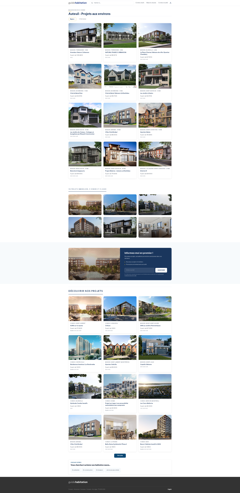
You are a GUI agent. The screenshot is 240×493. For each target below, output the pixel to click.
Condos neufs (140, 3)
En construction (88, 470)
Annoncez (77, 489)
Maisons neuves (151, 3)
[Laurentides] (155, 204)
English (170, 489)
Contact (70, 489)
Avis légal (94, 489)
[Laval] (85, 227)
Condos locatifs (163, 3)
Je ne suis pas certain (112, 470)
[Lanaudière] (119, 227)
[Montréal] (85, 204)
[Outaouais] (155, 227)
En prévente (75, 470)
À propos (83, 489)
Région (72, 19)
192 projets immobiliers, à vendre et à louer (87, 189)
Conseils (88, 489)
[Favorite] (99, 26)
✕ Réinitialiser (82, 19)
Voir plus (120, 455)
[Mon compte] (171, 3)
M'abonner (161, 270)
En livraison (99, 470)
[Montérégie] (119, 204)
